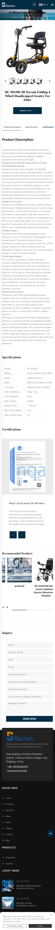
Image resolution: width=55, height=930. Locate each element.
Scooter (9, 863)
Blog (8, 840)
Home (14, 17)
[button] (13, 534)
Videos (9, 828)
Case (8, 816)
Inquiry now (26, 111)
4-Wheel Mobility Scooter (31, 17)
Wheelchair (10, 857)
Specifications (31, 127)
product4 (14, 586)
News (8, 822)
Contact (9, 834)
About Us (10, 810)
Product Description (12, 127)
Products (10, 804)
